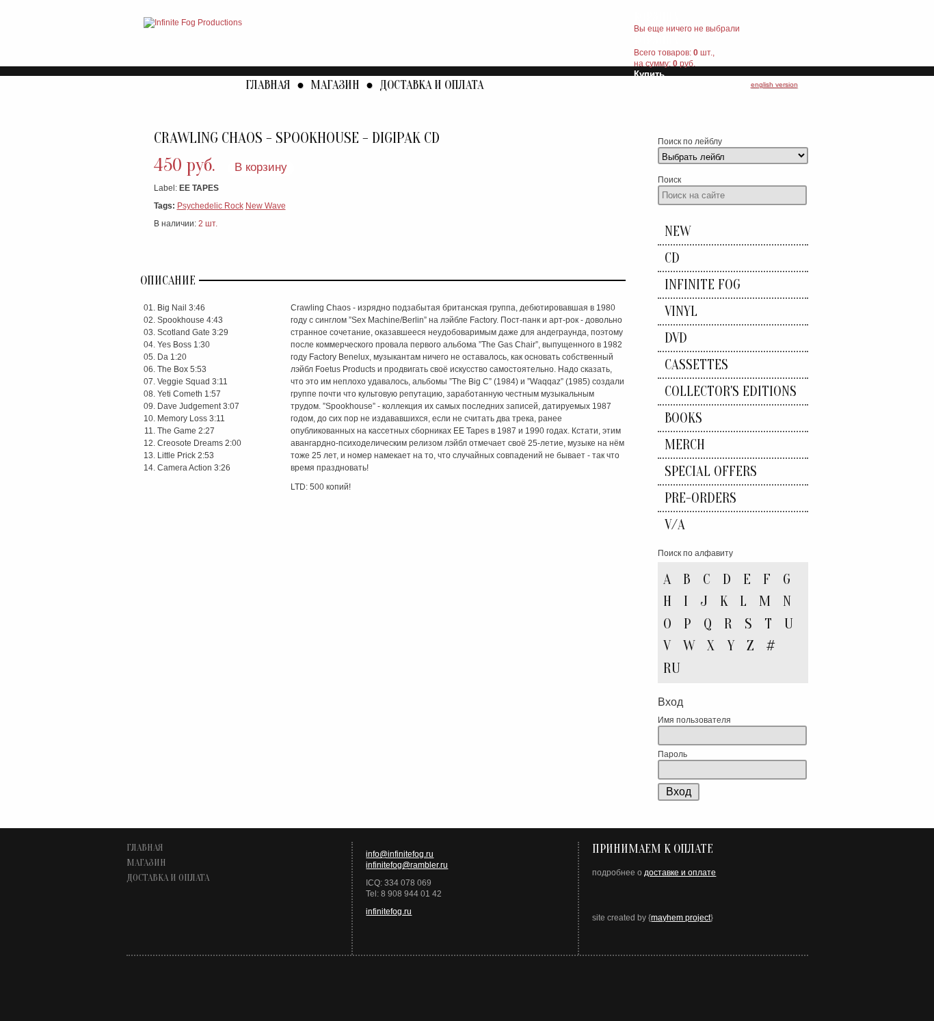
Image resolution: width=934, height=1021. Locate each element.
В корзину (261, 167)
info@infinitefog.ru (399, 854)
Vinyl (681, 311)
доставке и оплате (680, 872)
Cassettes (696, 365)
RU (671, 668)
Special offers (711, 471)
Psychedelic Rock (210, 206)
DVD (676, 338)
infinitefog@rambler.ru (407, 865)
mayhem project (680, 918)
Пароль (672, 754)
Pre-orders (700, 498)
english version (774, 84)
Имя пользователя (694, 720)
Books (683, 418)
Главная (268, 85)
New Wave (265, 206)
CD (672, 258)
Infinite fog (702, 285)
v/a (675, 525)
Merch (685, 445)
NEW (678, 231)
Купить (649, 74)
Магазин (335, 85)
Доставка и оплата (431, 85)
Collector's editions (731, 391)
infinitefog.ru (389, 911)
